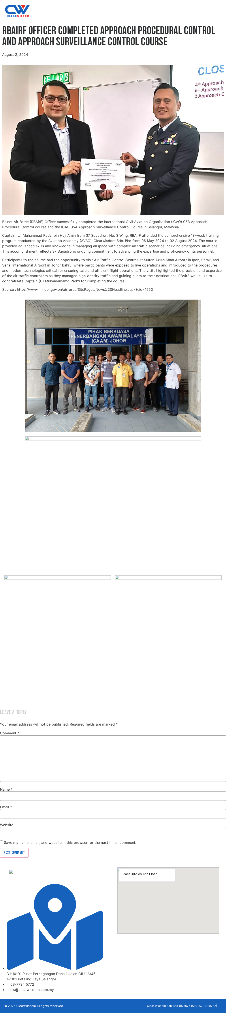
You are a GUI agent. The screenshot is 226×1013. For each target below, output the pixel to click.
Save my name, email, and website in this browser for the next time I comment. (70, 842)
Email (6, 807)
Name (6, 789)
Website (6, 825)
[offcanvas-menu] (218, 11)
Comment (9, 733)
